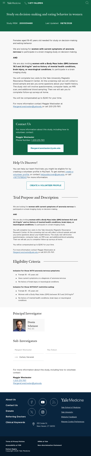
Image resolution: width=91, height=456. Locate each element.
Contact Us (12, 405)
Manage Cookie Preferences (72, 421)
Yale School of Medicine (70, 407)
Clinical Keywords (15, 422)
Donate (10, 411)
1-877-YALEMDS (35, 3)
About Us (11, 400)
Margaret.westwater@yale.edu (27, 106)
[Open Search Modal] (87, 3)
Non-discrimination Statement (50, 445)
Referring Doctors (16, 417)
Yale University (67, 412)
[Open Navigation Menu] (4, 3)
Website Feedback (69, 417)
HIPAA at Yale (43, 441)
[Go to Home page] (14, 3)
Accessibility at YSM (13, 445)
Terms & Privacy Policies (15, 441)
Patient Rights (11, 449)
